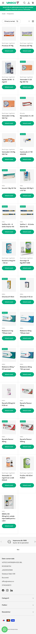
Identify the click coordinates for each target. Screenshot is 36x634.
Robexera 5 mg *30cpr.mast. (7, 332)
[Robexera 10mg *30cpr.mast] (27, 319)
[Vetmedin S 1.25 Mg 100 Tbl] (27, 68)
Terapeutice (10, 13)
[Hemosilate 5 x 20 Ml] (27, 104)
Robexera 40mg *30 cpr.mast (26, 368)
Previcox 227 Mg (26, 46)
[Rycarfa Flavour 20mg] (27, 391)
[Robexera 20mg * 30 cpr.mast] (9, 355)
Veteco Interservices (12, 629)
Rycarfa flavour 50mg (7, 440)
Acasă (3, 13)
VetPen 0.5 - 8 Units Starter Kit (8, 225)
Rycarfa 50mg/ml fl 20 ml (8, 404)
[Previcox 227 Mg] (27, 34)
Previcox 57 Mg (7, 46)
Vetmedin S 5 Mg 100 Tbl (8, 117)
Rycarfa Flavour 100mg (26, 440)
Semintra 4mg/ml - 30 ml (8, 262)
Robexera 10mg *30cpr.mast (25, 332)
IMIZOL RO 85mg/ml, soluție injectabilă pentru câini (8, 517)
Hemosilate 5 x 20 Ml (26, 117)
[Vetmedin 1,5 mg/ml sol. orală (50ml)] (9, 464)
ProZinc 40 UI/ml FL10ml (26, 477)
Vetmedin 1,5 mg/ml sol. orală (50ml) (8, 478)
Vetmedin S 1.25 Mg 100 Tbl (26, 81)
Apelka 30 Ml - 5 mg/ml (8, 81)
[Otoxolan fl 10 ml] (27, 285)
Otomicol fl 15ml (8, 297)
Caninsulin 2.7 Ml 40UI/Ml (26, 153)
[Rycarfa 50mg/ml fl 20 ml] (9, 391)
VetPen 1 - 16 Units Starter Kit (27, 225)
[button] (33, 3)
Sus (18, 549)
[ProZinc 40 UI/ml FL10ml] (27, 464)
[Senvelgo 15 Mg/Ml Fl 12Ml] (27, 249)
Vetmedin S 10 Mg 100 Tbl (8, 153)
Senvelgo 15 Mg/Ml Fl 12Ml (25, 262)
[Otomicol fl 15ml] (9, 285)
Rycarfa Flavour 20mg (26, 404)
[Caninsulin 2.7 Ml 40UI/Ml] (27, 140)
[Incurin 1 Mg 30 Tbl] (9, 176)
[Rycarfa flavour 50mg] (9, 427)
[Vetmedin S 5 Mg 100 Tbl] (9, 104)
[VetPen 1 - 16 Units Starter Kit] (27, 212)
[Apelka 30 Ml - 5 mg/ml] (9, 68)
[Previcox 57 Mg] (9, 34)
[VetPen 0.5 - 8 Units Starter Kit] (9, 212)
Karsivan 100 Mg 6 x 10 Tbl (26, 189)
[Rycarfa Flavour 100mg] (27, 427)
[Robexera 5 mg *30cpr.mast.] (9, 319)
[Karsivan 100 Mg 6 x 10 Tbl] (27, 176)
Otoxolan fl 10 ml (26, 297)
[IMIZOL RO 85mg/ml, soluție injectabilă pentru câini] (9, 502)
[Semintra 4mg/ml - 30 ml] (9, 249)
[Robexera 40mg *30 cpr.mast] (27, 355)
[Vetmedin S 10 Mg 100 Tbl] (9, 140)
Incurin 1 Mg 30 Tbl (9, 188)
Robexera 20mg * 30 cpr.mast (8, 368)
